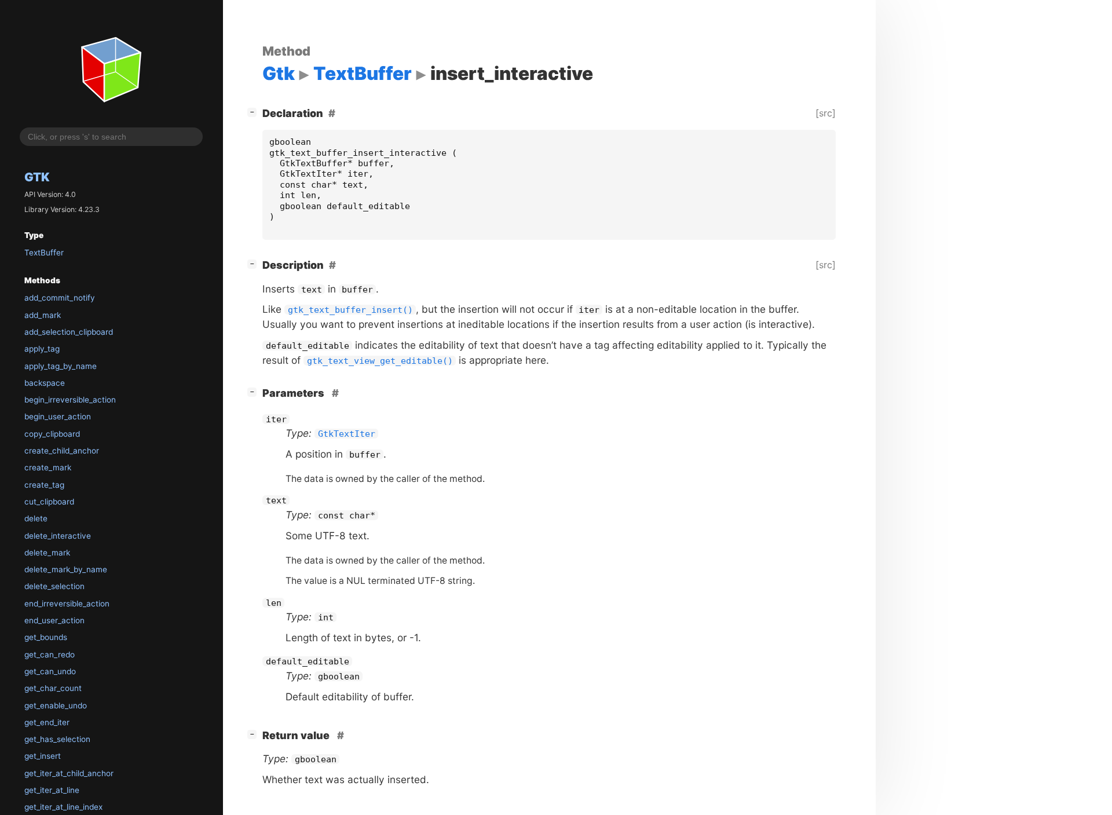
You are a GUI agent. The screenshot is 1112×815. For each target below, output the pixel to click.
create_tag (44, 484)
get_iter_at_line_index (63, 807)
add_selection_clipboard (68, 332)
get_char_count (53, 688)
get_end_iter (47, 722)
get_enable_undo (55, 705)
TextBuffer (44, 252)
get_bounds (45, 637)
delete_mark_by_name (65, 569)
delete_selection (54, 586)
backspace (44, 383)
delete (35, 518)
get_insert (42, 756)
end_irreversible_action (66, 603)
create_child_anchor (61, 450)
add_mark (42, 315)
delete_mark (47, 552)
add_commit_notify (59, 297)
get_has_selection (57, 739)
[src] (825, 113)
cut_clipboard (49, 501)
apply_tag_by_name (60, 366)
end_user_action (54, 620)
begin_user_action (57, 416)
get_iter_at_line (51, 790)
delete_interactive (57, 535)
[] (254, 111)
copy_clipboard (52, 433)
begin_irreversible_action (70, 399)
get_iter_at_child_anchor (69, 773)
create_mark (47, 467)
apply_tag (42, 348)
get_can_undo (50, 671)
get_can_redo (49, 654)
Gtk (37, 177)
